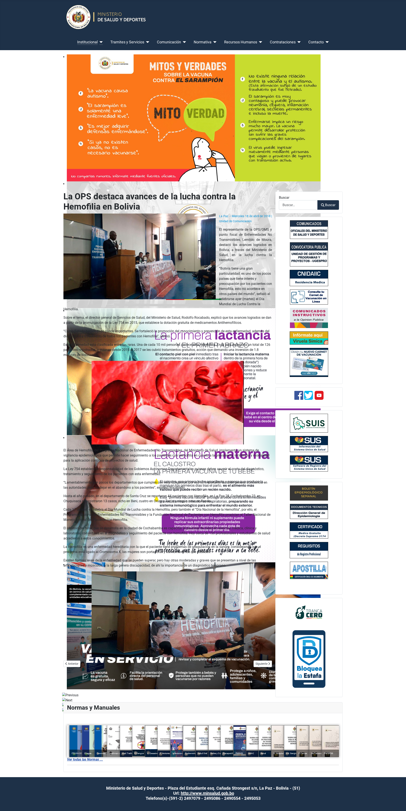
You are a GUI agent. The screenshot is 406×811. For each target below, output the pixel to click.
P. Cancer (303, 753)
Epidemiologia (191, 753)
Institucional (87, 42)
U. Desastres (153, 753)
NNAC (251, 753)
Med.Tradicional (129, 753)
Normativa (202, 42)
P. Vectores (165, 753)
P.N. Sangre (291, 753)
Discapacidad (229, 753)
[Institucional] (100, 42)
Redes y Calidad (217, 753)
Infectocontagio (180, 753)
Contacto (316, 42)
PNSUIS (239, 753)
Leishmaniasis (115, 753)
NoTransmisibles (319, 753)
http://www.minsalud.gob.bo (207, 793)
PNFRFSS (328, 753)
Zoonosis (101, 753)
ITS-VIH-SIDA (77, 753)
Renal (263, 753)
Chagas (87, 753)
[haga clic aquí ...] (309, 278)
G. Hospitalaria (280, 753)
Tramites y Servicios (127, 42)
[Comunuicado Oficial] (309, 229)
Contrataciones (283, 42)
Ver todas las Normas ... (85, 759)
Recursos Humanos (240, 42)
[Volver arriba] (399, 803)
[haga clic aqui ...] (309, 297)
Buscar (284, 198)
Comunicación (169, 42)
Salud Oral (202, 753)
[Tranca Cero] (309, 612)
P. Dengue (139, 753)
